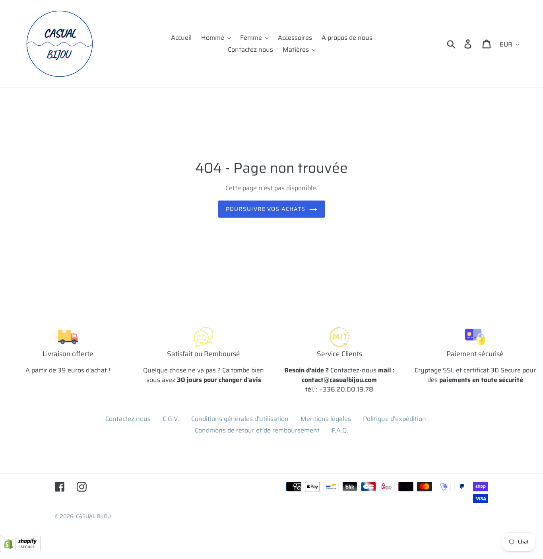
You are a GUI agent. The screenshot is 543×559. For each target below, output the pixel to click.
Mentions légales (326, 419)
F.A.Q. (340, 430)
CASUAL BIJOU (93, 516)
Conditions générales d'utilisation (240, 419)
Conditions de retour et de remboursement (257, 430)
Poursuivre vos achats (266, 209)
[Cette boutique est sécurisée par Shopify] (20, 550)
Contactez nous (128, 419)
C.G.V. (171, 419)
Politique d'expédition (394, 419)
